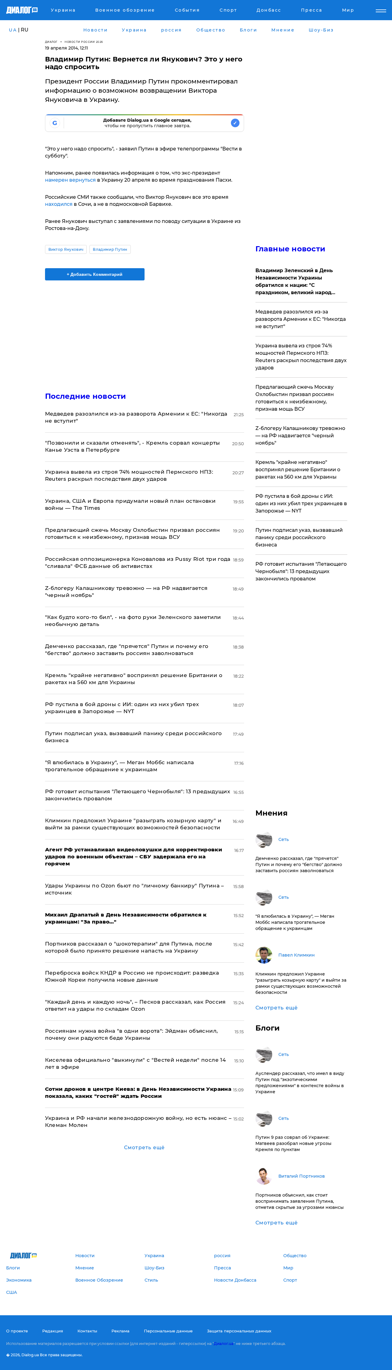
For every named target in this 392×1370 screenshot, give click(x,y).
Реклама (120, 1330)
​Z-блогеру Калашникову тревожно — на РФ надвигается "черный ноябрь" (300, 435)
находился (59, 204)
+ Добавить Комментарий (95, 274)
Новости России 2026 (84, 41)
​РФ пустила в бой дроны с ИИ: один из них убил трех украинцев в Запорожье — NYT (301, 503)
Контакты (87, 1330)
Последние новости (85, 396)
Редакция (52, 1330)
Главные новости (290, 248)
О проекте (17, 1330)
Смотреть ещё (144, 1147)
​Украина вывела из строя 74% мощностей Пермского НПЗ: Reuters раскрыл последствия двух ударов (301, 357)
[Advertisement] (144, 331)
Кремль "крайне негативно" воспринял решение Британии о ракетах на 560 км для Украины (297, 469)
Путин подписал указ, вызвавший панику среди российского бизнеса (299, 537)
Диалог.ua (223, 1343)
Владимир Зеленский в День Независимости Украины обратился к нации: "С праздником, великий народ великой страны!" (294, 282)
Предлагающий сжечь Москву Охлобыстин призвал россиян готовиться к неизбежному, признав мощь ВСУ (294, 398)
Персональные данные (168, 1330)
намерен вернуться (70, 180)
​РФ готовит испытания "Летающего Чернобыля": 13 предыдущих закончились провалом (301, 571)
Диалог (51, 41)
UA (13, 30)
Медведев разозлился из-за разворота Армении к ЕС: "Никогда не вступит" (300, 319)
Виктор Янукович (66, 249)
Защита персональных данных (239, 1330)
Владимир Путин (110, 249)
